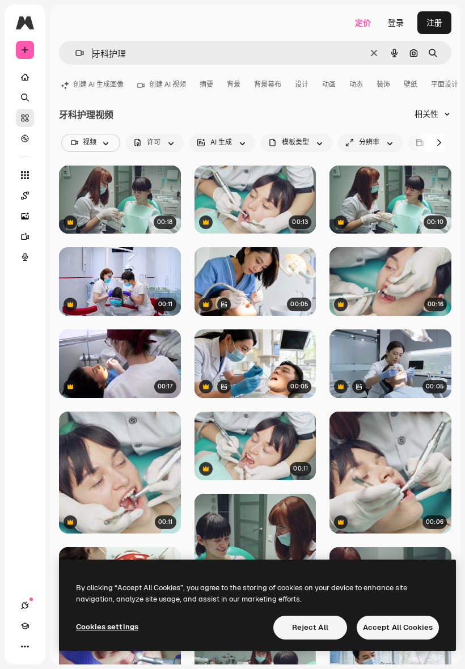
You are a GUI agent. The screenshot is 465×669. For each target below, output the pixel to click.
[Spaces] (25, 196)
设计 (301, 84)
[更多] (25, 646)
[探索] (25, 138)
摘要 (206, 84)
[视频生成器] (25, 236)
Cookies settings (107, 627)
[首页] (25, 77)
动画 (329, 84)
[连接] (25, 605)
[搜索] (25, 97)
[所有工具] (25, 175)
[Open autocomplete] (75, 53)
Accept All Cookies (398, 627)
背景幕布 (267, 84)
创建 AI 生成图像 (98, 84)
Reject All (310, 627)
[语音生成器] (25, 257)
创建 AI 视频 (167, 84)
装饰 (383, 84)
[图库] (25, 118)
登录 (396, 23)
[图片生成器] (25, 216)
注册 (434, 23)
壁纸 (410, 84)
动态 (356, 84)
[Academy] (25, 626)
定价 (363, 23)
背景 (233, 84)
